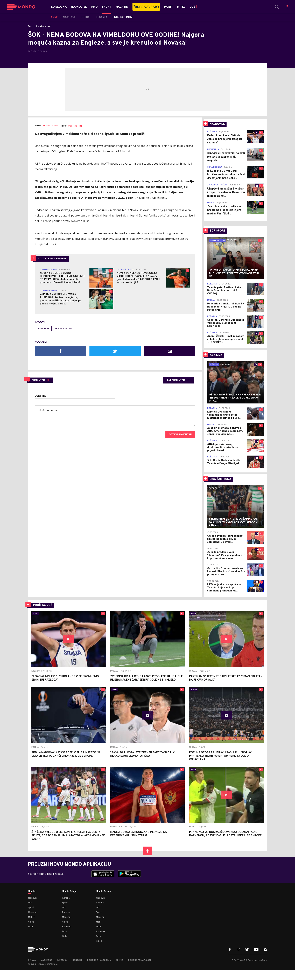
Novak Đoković (63, 328)
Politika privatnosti (139, 960)
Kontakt (77, 960)
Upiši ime (40, 396)
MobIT (31, 917)
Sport (30, 26)
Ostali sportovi (43, 26)
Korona (66, 898)
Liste (64, 936)
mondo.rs (72, 126)
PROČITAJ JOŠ (42, 605)
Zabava (66, 912)
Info (30, 902)
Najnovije (33, 898)
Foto (64, 931)
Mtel (30, 926)
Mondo (31, 891)
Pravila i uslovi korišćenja (43, 964)
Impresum (62, 960)
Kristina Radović (50, 126)
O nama (32, 960)
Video (31, 921)
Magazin (32, 912)
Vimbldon (43, 328)
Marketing (46, 960)
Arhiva (119, 960)
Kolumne (66, 926)
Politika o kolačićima (99, 960)
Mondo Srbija (69, 891)
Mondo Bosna (103, 891)
